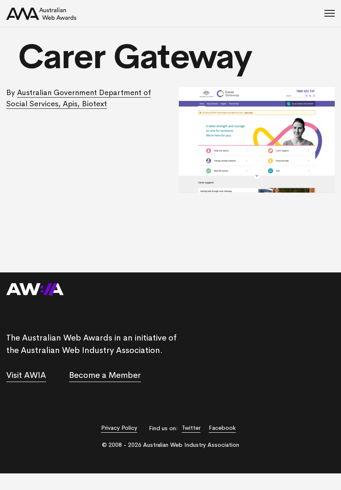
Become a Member (105, 375)
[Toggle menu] (329, 13)
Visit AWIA (26, 375)
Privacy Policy (119, 427)
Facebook (222, 427)
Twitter (191, 427)
